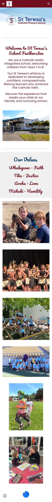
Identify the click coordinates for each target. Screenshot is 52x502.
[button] (3, 3)
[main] (26, 74)
